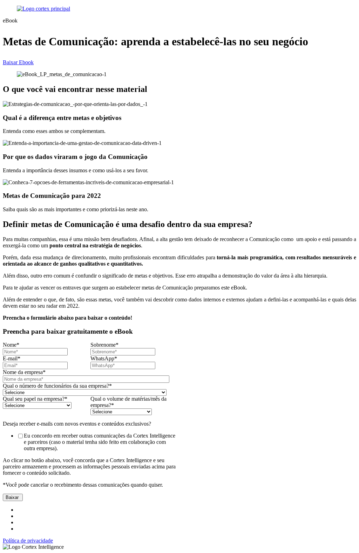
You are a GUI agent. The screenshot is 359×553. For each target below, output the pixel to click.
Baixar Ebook (18, 62)
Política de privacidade (28, 541)
